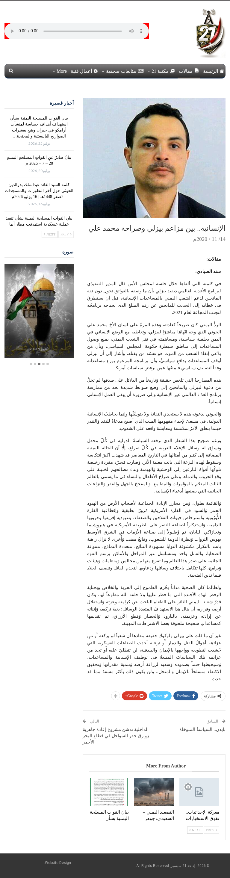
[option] (39, 311)
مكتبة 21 (160, 71)
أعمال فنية (81, 71)
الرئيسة (210, 71)
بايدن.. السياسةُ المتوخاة (202, 729)
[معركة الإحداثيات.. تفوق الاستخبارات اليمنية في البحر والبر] (199, 792)
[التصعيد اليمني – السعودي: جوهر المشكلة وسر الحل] (154, 792)
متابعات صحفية (121, 71)
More (62, 71)
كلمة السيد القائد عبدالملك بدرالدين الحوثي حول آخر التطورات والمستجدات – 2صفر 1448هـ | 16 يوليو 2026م (39, 190)
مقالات (186, 71)
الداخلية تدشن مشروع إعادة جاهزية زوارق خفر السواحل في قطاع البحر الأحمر (116, 735)
